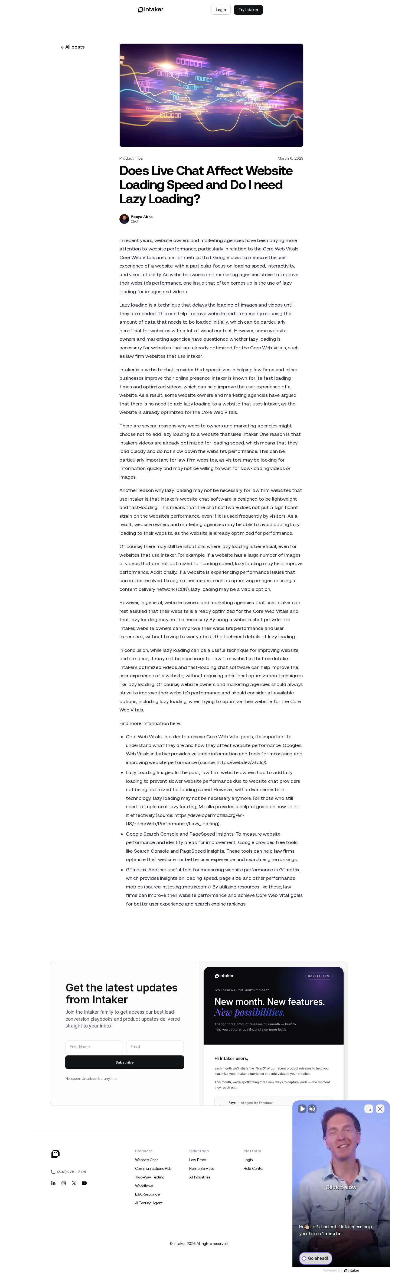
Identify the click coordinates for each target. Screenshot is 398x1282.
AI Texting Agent (149, 1203)
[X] (74, 1183)
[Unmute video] (302, 1108)
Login (221, 9)
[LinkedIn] (53, 1183)
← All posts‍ (73, 47)
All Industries (199, 1177)
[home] (150, 9)
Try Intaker (248, 9)
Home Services (201, 1168)
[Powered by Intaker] (352, 1270)
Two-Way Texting (150, 1177)
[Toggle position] (368, 1108)
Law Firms (197, 1160)
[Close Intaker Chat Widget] (380, 1108)
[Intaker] (55, 1153)
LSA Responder (148, 1194)
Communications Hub (153, 1168)
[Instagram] (63, 1183)
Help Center (253, 1168)
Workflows (144, 1186)
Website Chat (146, 1160)
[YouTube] (84, 1183)
